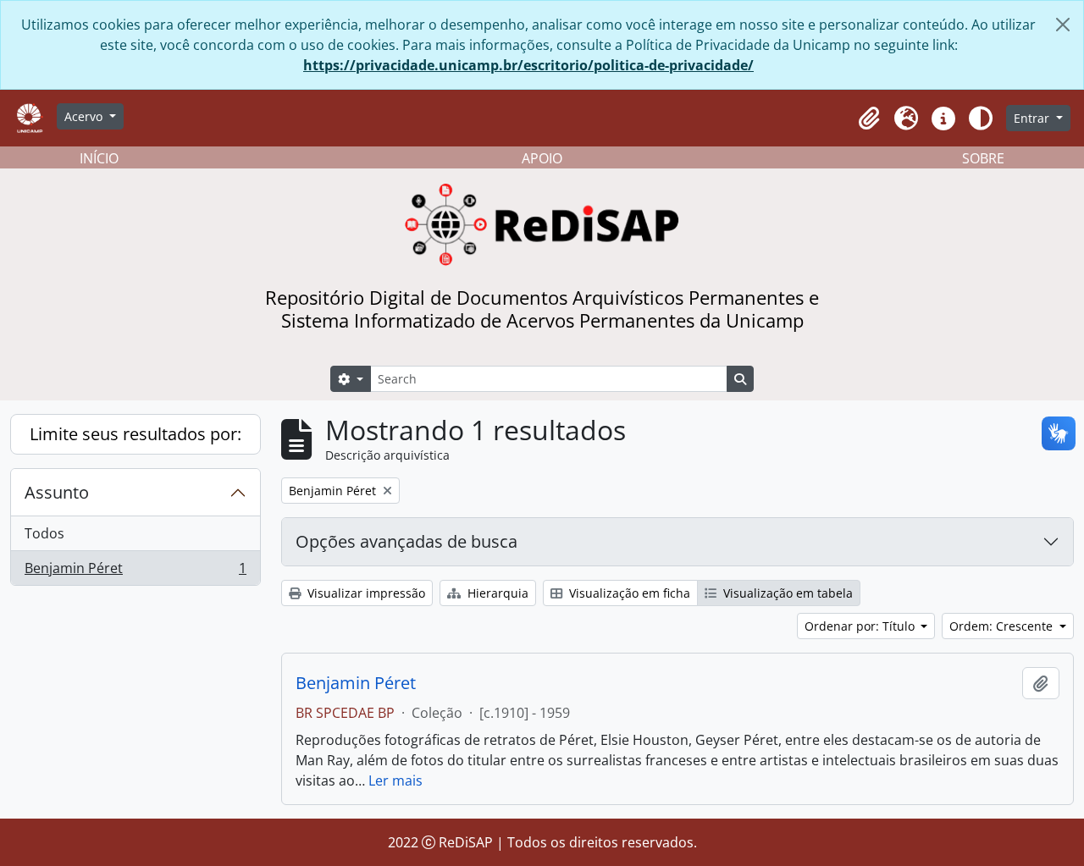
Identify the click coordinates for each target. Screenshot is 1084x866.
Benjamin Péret (135, 572)
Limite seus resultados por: (135, 433)
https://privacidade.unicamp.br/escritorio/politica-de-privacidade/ (528, 65)
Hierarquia (496, 593)
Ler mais (395, 780)
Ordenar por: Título (861, 626)
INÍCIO (99, 158)
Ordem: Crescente (1002, 626)
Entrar (1033, 118)
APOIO (542, 158)
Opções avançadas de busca (406, 541)
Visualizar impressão (364, 593)
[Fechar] (1063, 24)
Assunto (57, 492)
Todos (44, 533)
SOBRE (983, 158)
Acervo (85, 116)
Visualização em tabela (786, 593)
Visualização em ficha (628, 593)
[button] (869, 118)
